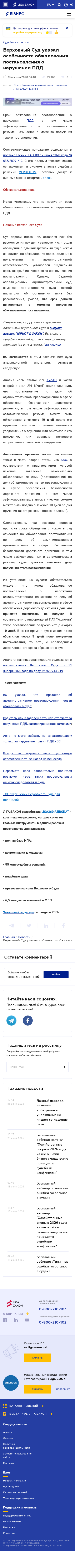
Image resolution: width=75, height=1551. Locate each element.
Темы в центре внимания (18, 1498)
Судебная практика (16, 42)
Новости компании (14, 1480)
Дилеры (8, 1438)
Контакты (9, 1533)
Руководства (11, 1486)
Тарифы (37, 1357)
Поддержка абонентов (17, 1515)
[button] (5, 4)
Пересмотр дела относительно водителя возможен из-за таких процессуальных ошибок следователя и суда (37, 776)
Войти (56, 974)
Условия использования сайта (17, 1455)
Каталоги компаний (15, 1492)
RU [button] (49, 4)
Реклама (8, 1463)
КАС (64, 460)
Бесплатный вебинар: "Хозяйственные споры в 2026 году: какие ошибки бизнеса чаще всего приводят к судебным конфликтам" (52, 1227)
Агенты (7, 1432)
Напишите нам (12, 1521)
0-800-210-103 (52, 1309)
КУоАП (51, 380)
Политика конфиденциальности (16, 1446)
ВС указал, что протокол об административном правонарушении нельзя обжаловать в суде (37, 700)
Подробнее (63, 1389)
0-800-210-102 (52, 1322)
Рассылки (9, 1527)
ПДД (30, 121)
